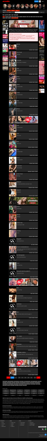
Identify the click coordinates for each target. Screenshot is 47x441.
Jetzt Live (34, 395)
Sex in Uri (8, 385)
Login (3, 425)
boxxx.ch (5, 391)
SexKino (6, 395)
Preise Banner (22, 422)
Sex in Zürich (25, 385)
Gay (29, 16)
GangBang (20, 16)
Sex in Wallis (17, 385)
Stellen (32, 16)
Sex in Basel (4, 382)
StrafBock (13, 395)
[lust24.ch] (5, 50)
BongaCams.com (13, 390)
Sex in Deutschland (10, 381)
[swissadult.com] (41, 86)
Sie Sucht (6, 16)
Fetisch (18, 16)
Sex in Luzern (32, 382)
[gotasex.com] (5, 59)
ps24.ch (27, 391)
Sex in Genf (13, 382)
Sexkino (12, 423)
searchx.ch (41, 390)
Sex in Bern (39, 381)
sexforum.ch (27, 390)
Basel (38, 16)
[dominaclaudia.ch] (41, 53)
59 (34, 377)
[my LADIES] (41, 91)
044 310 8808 (32, 425)
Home (3, 422)
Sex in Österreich (16, 381)
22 (25, 377)
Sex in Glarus (18, 382)
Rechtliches (22, 425)
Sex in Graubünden (23, 382)
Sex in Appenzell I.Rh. (27, 381)
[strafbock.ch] (5, 27)
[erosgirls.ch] (5, 68)
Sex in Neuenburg (37, 382)
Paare (15, 16)
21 (22, 377)
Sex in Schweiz (5, 381)
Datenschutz (22, 423)
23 (28, 377)
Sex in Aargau (22, 381)
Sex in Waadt (12, 385)
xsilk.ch (34, 393)
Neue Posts (27, 395)
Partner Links (13, 422)
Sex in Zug (20, 385)
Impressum (31, 422)
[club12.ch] (41, 68)
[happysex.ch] (5, 55)
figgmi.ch (5, 390)
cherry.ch (20, 390)
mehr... (41, 393)
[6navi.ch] (5, 45)
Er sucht (10, 16)
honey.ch (12, 391)
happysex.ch (13, 393)
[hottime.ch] (41, 82)
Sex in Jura (28, 382)
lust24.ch (34, 390)
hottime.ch (34, 391)
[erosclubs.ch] (5, 64)
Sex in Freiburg (9, 382)
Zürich (34, 16)
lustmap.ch (6, 393)
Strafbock (12, 426)
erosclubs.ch (20, 393)
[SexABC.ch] (6, 1)
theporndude (20, 391)
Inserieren (3, 423)
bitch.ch (41, 391)
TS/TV (27, 16)
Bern (36, 16)
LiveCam (36, 1)
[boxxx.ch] (5, 41)
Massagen (24, 16)
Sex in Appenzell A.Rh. (34, 381)
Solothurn (41, 16)
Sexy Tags (41, 395)
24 (31, 377)
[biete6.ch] (41, 39)
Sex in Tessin (5, 385)
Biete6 (20, 395)
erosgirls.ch (27, 393)
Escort (13, 16)
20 (19, 377)
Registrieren (4, 426)
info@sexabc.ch (32, 423)
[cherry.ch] (5, 36)
